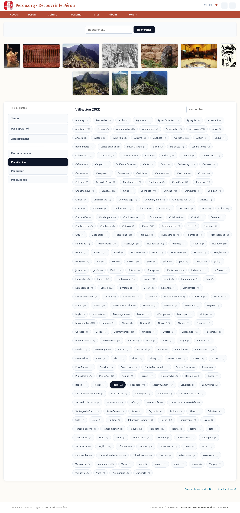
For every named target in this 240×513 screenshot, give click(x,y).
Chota (80, 208)
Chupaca (145, 208)
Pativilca (181, 349)
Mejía (80, 314)
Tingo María (141, 437)
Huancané (82, 243)
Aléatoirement (20, 138)
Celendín (81, 182)
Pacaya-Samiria (85, 340)
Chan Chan (180, 182)
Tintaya (163, 437)
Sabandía (137, 384)
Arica (216, 129)
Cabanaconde (201, 146)
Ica (100, 261)
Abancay (81, 120)
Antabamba (174, 129)
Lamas (103, 279)
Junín (98, 270)
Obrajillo (81, 331)
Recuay (99, 384)
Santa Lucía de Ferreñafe (185, 402)
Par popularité (20, 128)
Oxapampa (190, 331)
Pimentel (81, 358)
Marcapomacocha (124, 305)
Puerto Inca (129, 367)
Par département (21, 153)
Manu (80, 305)
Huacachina (123, 234)
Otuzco (168, 331)
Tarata (177, 428)
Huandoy (178, 243)
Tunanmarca (168, 446)
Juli (217, 261)
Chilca (128, 190)
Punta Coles (83, 375)
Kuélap (153, 270)
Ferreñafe (210, 226)
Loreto (110, 296)
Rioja (118, 384)
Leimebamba (84, 287)
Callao (168, 155)
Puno (207, 367)
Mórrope (163, 314)
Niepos (183, 323)
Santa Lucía (155, 402)
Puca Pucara (83, 367)
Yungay (215, 464)
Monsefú (98, 314)
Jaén (151, 261)
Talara (208, 419)
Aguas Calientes (168, 120)
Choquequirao (182, 199)
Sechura (176, 411)
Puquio (127, 375)
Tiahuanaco (83, 437)
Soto (79, 419)
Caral (165, 164)
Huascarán (178, 252)
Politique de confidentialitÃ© (198, 507)
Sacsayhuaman (163, 384)
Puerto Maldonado (156, 367)
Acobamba (103, 120)
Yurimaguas (120, 472)
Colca (223, 208)
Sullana (114, 419)
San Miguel (142, 393)
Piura (137, 358)
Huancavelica (107, 243)
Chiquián (214, 190)
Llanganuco (191, 287)
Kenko (115, 270)
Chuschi (165, 208)
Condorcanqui (132, 217)
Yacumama (210, 455)
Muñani (108, 323)
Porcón (198, 358)
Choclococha (102, 199)
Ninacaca (203, 323)
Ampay (103, 129)
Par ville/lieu (18, 162)
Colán (206, 208)
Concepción (83, 217)
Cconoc (204, 173)
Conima (155, 217)
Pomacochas (176, 358)
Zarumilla (143, 472)
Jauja (183, 261)
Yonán (179, 464)
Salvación (187, 384)
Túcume (125, 446)
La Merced (198, 270)
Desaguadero (171, 226)
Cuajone (217, 217)
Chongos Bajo (128, 199)
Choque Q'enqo (155, 199)
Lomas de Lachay (86, 296)
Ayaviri (201, 137)
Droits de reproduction (199, 489)
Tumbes (145, 446)
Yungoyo (82, 472)
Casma (123, 173)
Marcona (149, 305)
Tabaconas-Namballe (140, 419)
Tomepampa (185, 437)
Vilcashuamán (142, 455)
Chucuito (99, 208)
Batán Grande (136, 146)
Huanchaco (155, 243)
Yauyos (160, 464)
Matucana (192, 305)
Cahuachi (107, 155)
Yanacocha (82, 464)
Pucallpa (106, 367)
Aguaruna (143, 120)
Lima (106, 287)
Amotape (82, 129)
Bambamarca (84, 146)
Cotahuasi (176, 217)
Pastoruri (143, 349)
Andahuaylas (125, 129)
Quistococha (169, 375)
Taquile (136, 428)
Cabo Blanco (83, 155)
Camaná (188, 155)
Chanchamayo (84, 190)
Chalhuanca (156, 182)
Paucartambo (204, 349)
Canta (148, 164)
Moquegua (121, 314)
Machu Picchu (174, 296)
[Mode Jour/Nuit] (232, 5)
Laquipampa (189, 279)
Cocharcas (186, 208)
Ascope (99, 137)
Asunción (120, 137)
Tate (213, 428)
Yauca (126, 464)
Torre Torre (82, 446)
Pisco (119, 358)
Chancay (203, 182)
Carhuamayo (186, 164)
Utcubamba (83, 455)
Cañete (81, 164)
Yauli (143, 464)
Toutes (15, 118)
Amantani (214, 120)
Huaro (157, 252)
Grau (79, 234)
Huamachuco (170, 234)
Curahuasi (107, 226)
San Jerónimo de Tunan (89, 393)
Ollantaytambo (124, 331)
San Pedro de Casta (87, 402)
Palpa (184, 340)
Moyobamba (85, 323)
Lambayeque (126, 279)
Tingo (120, 437)
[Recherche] (224, 5)
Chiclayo (108, 190)
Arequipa (197, 129)
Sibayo (194, 411)
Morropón (184, 314)
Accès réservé (227, 489)
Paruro (123, 349)
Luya (152, 296)
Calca (149, 155)
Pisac (101, 358)
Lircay (149, 287)
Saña (134, 402)
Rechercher (144, 29)
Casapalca (103, 173)
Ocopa (101, 331)
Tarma (195, 428)
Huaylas (219, 252)
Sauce (136, 411)
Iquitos (133, 261)
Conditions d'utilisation (163, 507)
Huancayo (131, 243)
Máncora (199, 296)
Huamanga (194, 234)
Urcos (189, 446)
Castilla (141, 173)
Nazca (164, 323)
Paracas (204, 340)
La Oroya (220, 270)
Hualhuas (146, 234)
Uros (207, 446)
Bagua (220, 137)
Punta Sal (106, 375)
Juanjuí (201, 261)
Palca (167, 340)
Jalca (167, 261)
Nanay (127, 323)
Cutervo (128, 226)
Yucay (197, 464)
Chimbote (148, 190)
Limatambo (128, 287)
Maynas (213, 305)
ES (210, 5)
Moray (143, 314)
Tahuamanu (188, 419)
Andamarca (150, 129)
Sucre (96, 419)
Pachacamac (111, 340)
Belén (158, 146)
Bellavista (177, 146)
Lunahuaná (131, 296)
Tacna (166, 419)
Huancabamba (219, 234)
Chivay (80, 199)
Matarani (170, 305)
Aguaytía (193, 120)
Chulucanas (122, 208)
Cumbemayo (84, 226)
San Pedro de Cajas (191, 393)
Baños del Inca (110, 146)
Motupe (206, 314)
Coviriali (197, 217)
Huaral (80, 252)
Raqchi (80, 384)
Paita (150, 340)
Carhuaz (208, 164)
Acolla (123, 120)
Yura (100, 472)
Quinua (147, 375)
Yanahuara (106, 464)
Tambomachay (112, 428)
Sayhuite (155, 411)
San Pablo (165, 393)
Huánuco (219, 243)
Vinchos (165, 455)
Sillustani (215, 411)
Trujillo (104, 446)
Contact (223, 507)
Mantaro (220, 296)
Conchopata (107, 217)
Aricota (80, 137)
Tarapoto (157, 428)
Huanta (198, 243)
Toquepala (209, 437)
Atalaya (140, 137)
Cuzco (148, 226)
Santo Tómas (115, 411)
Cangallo (101, 164)
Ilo (115, 261)
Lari (209, 279)
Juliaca (80, 270)
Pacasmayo (213, 331)
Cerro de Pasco (105, 182)
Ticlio (103, 437)
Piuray (155, 358)
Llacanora (168, 287)
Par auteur (17, 170)
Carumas (81, 173)
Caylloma (183, 173)
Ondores (148, 331)
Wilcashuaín (187, 455)
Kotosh (134, 270)
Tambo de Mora (85, 428)
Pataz (162, 349)
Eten (191, 226)
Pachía (133, 340)
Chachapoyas (132, 182)
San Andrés (210, 384)
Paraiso (81, 349)
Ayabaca (159, 137)
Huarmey (138, 252)
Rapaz (213, 375)
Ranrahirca (192, 375)
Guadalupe (99, 234)
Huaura (200, 252)
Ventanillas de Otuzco (112, 455)
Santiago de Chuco (87, 411)
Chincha (170, 190)
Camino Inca (211, 155)
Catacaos (162, 173)
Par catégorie (19, 179)
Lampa (149, 279)
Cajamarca (130, 155)
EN (205, 5)
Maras (99, 305)
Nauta (145, 323)
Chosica (206, 199)
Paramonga (103, 349)
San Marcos (119, 393)
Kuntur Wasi (175, 270)
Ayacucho (181, 137)
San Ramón (115, 402)
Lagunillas (82, 279)
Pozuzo (218, 358)
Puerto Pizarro (185, 367)
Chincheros (192, 190)
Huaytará (82, 261)
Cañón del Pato (125, 164)
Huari (118, 252)
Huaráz (100, 252)
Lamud (168, 279)
